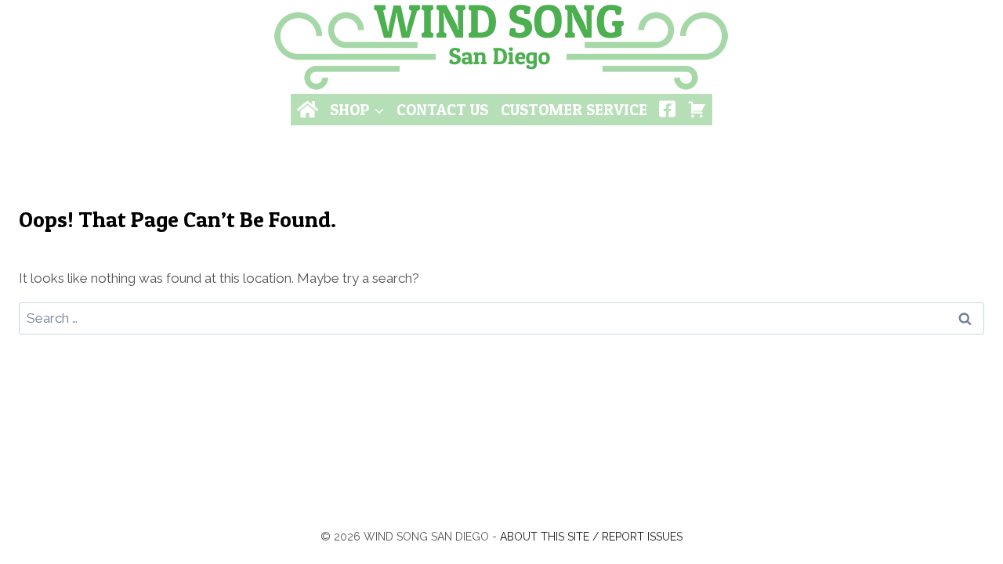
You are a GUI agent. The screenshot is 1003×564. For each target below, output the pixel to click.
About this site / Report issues (591, 536)
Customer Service (574, 109)
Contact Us (442, 109)
